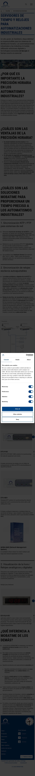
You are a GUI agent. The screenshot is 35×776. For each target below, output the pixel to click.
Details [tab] (18, 359)
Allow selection (17, 414)
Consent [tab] (6, 359)
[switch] (30, 391)
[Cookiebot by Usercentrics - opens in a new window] (26, 355)
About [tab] (29, 359)
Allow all (17, 409)
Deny (17, 419)
